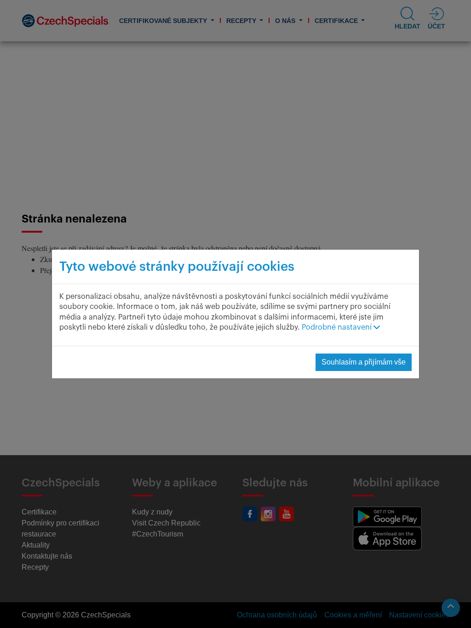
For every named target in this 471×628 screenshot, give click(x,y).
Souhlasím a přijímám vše (364, 362)
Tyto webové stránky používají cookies (176, 266)
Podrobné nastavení (337, 327)
